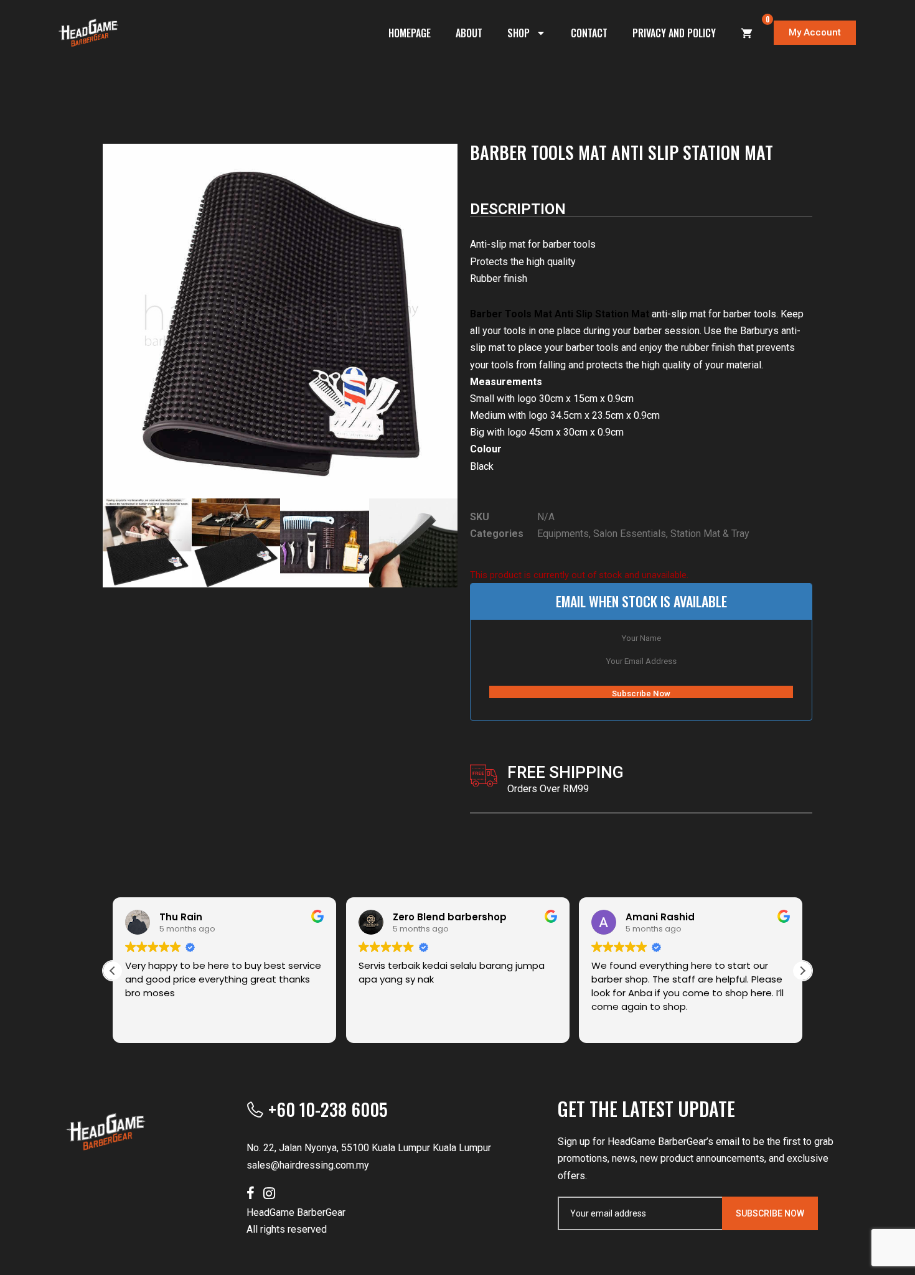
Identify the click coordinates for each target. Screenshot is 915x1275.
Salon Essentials (629, 533)
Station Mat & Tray (709, 533)
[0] (747, 33)
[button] (802, 970)
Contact (589, 33)
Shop (518, 33)
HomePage (409, 33)
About (469, 33)
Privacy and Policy (674, 33)
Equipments (563, 533)
